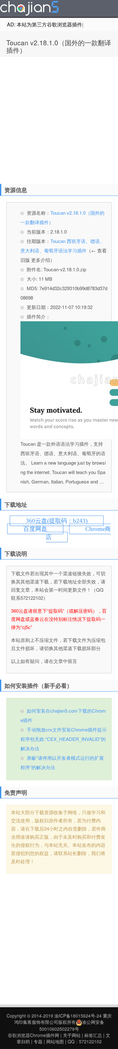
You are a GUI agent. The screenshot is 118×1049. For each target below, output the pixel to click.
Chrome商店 (78, 533)
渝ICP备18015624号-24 (78, 1016)
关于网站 (72, 1035)
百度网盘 (35, 529)
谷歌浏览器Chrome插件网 (33, 1035)
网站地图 (55, 1041)
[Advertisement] (59, 119)
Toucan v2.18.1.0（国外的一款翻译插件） (58, 46)
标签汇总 (93, 1035)
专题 (38, 1041)
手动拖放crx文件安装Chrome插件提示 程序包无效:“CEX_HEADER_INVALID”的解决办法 (63, 739)
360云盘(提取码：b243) (56, 520)
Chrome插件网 (29, 9)
